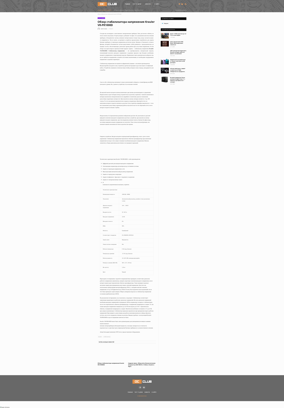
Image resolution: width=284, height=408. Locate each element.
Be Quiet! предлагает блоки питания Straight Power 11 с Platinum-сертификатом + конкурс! (177, 80)
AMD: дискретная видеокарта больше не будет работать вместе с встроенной (178, 52)
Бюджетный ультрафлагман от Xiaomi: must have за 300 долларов (177, 61)
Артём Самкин (104, 28)
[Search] (185, 4)
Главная (127, 4)
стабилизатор (107, 336)
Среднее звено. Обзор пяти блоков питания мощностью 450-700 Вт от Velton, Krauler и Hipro (141, 364)
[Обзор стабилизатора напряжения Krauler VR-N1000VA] (111, 353)
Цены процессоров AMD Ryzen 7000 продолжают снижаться (176, 43)
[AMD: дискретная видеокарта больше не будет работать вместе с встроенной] (165, 52)
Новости (148, 4)
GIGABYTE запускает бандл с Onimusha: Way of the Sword (128, 10)
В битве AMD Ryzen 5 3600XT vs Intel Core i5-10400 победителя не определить (177, 70)
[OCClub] (107, 4)
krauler (100, 336)
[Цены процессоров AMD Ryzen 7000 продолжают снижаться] (165, 44)
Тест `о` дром (137, 4)
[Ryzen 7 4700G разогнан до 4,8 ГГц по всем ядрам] (165, 36)
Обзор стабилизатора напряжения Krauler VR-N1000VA (111, 364)
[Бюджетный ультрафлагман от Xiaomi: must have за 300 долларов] (165, 61)
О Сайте (156, 4)
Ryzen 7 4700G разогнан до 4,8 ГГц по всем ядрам (178, 34)
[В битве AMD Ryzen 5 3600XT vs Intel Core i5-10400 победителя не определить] (165, 70)
